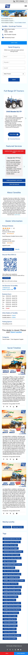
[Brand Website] (21, 649)
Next (25, 118)
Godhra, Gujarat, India (7, 289)
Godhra (14, 317)
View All (17, 249)
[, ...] (14, 362)
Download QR (6, 277)
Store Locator (16, 332)
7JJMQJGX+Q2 (6, 287)
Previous (2, 118)
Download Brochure (15, 139)
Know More (13, 134)
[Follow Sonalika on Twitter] (12, 649)
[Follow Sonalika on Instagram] (15, 649)
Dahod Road (7, 527)
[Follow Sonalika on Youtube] (18, 649)
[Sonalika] (7, 6)
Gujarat (14, 315)
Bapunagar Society (17, 527)
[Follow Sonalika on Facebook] (7, 649)
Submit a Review (8, 249)
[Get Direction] (15, 289)
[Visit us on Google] (10, 649)
